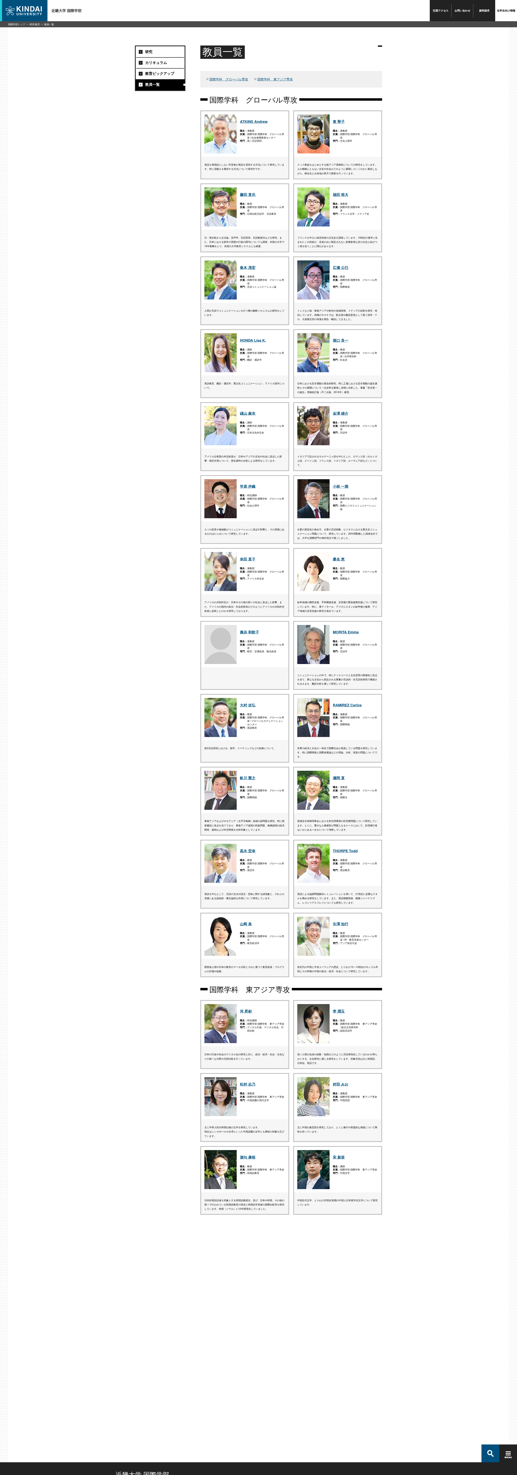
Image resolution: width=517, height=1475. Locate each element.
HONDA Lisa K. (253, 340)
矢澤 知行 (340, 923)
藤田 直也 (247, 194)
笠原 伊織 (247, 486)
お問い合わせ (462, 10)
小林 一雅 (340, 486)
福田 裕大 (340, 194)
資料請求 (484, 10)
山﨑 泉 (246, 923)
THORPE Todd (345, 850)
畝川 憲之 (247, 777)
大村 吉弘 (247, 705)
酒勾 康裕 (247, 1157)
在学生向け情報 (506, 10)
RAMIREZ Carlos (347, 705)
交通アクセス (441, 10)
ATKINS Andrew (254, 121)
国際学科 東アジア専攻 (275, 79)
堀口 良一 (340, 340)
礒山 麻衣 (247, 413)
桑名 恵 (339, 559)
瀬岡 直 (339, 777)
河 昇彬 (246, 1011)
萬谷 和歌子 (249, 632)
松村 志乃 (247, 1084)
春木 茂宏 (247, 267)
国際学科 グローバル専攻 (228, 79)
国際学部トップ (16, 24)
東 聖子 (339, 121)
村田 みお (340, 1084)
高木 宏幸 (247, 850)
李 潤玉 (339, 1011)
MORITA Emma (346, 632)
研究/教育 (34, 24)
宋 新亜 (339, 1157)
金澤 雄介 (340, 413)
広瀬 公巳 (340, 267)
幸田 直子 (247, 559)
